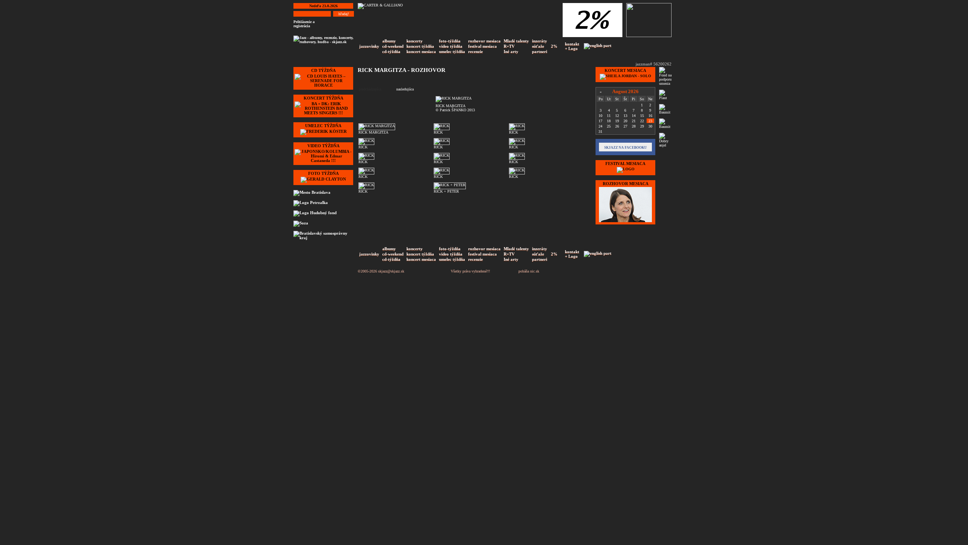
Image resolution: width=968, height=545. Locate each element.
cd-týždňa (391, 51)
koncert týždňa (420, 46)
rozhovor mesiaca (484, 41)
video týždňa (450, 46)
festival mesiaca (482, 46)
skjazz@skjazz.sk (391, 271)
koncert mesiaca (421, 51)
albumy (389, 41)
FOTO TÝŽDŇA (323, 173)
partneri (539, 51)
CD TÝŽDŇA (323, 70)
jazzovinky (369, 46)
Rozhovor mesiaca (625, 183)
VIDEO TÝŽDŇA (323, 145)
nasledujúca (405, 89)
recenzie (475, 51)
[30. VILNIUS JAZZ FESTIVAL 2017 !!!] (626, 169)
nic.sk (534, 271)
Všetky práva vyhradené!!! (470, 271)
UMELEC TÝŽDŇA (323, 125)
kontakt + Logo (572, 46)
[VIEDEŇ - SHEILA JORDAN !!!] (625, 76)
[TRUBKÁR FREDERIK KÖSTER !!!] (323, 131)
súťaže (538, 46)
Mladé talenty (516, 41)
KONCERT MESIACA (625, 70)
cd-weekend (392, 46)
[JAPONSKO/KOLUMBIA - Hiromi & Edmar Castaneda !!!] (323, 160)
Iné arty (511, 51)
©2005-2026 (367, 271)
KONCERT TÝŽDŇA (323, 98)
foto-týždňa (450, 41)
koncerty (414, 41)
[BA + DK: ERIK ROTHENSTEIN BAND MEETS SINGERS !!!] (323, 113)
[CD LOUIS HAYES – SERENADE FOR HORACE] (323, 85)
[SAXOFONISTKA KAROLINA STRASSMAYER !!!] (625, 222)
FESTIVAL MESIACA (625, 163)
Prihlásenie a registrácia (304, 24)
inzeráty (539, 41)
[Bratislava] (322, 193)
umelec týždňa (452, 51)
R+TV (509, 46)
